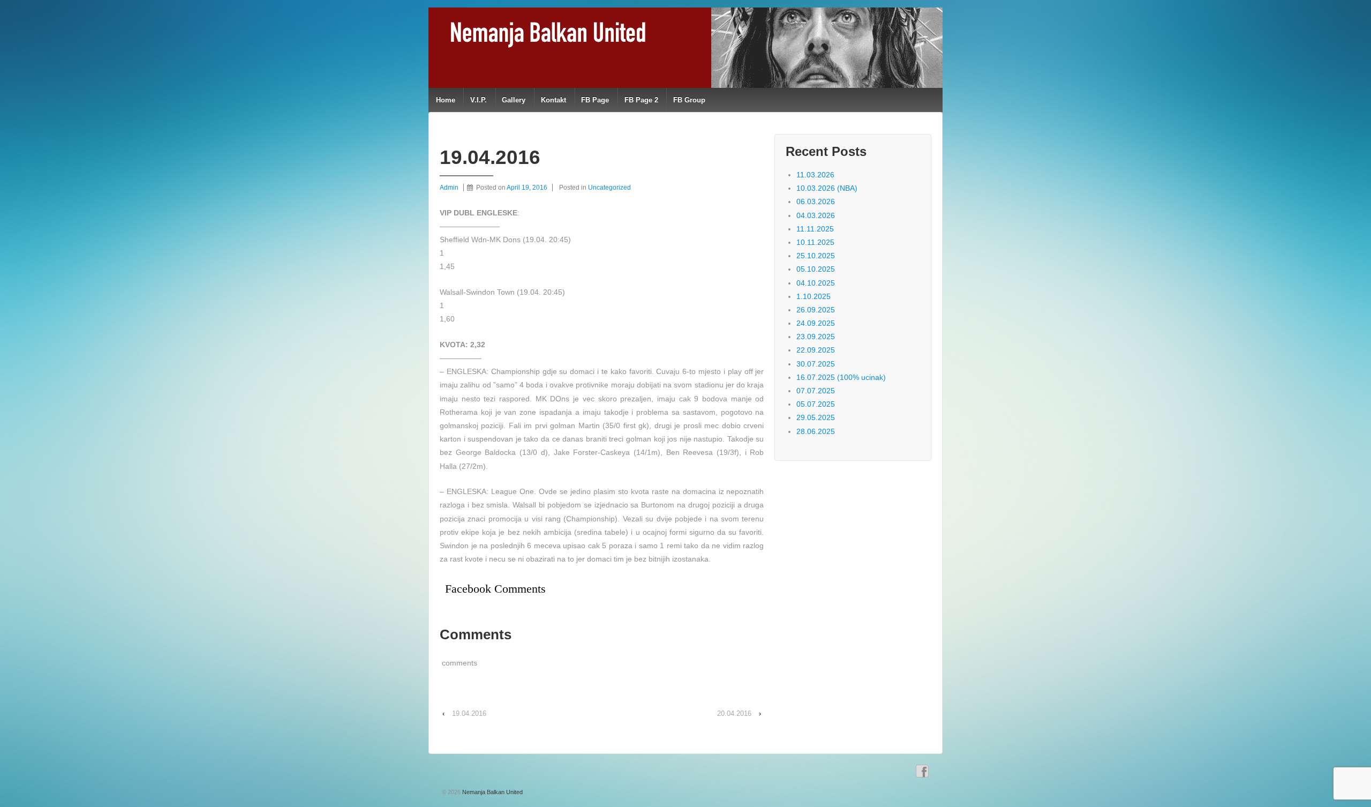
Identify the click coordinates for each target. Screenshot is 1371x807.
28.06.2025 (815, 431)
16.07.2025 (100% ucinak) (841, 377)
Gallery (513, 100)
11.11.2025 (815, 229)
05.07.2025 (815, 404)
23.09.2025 (815, 336)
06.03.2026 (815, 201)
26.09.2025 (815, 309)
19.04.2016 (469, 713)
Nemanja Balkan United (492, 792)
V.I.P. (478, 100)
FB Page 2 (641, 100)
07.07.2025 (815, 390)
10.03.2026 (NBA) (826, 188)
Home (445, 100)
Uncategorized (609, 187)
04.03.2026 (815, 215)
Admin (449, 187)
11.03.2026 (815, 174)
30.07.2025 (815, 364)
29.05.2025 (815, 417)
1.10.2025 (813, 296)
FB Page (595, 100)
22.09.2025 (815, 350)
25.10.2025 (815, 255)
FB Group (689, 100)
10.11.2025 (815, 242)
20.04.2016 (734, 713)
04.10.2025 (815, 283)
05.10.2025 (815, 269)
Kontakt (553, 100)
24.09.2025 (815, 323)
